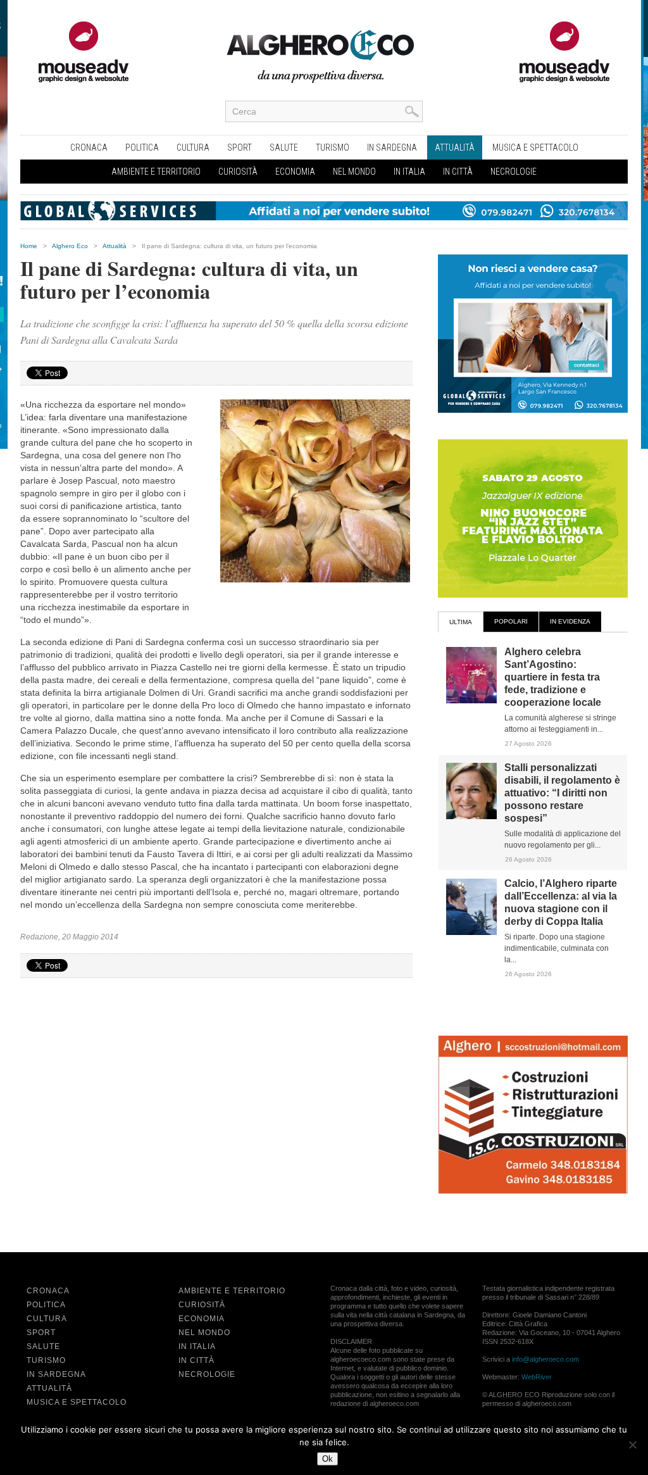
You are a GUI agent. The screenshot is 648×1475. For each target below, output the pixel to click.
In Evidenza (570, 621)
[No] (632, 1444)
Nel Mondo (354, 171)
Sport (239, 147)
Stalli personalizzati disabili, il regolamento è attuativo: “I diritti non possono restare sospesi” (562, 793)
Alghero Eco (70, 245)
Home (28, 245)
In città (458, 171)
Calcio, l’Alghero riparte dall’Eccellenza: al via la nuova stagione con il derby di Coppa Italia (560, 902)
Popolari (511, 621)
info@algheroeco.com (545, 1359)
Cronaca (89, 147)
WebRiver (536, 1377)
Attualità (455, 147)
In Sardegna (392, 147)
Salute (284, 147)
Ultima (460, 621)
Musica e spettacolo (535, 147)
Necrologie (513, 171)
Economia (295, 171)
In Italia (409, 171)
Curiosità (238, 171)
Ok (327, 1459)
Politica (142, 147)
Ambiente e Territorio (156, 171)
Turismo (332, 147)
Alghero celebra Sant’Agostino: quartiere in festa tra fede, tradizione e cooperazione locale (552, 677)
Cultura (193, 147)
